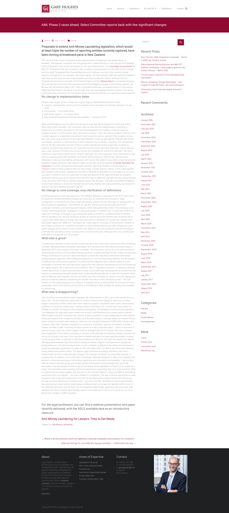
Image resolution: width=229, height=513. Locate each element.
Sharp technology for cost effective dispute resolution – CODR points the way (98, 443)
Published (165, 9)
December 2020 (148, 198)
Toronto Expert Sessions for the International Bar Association (162, 76)
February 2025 (147, 129)
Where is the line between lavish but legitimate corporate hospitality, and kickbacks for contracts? (88, 439)
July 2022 (145, 154)
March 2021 (146, 193)
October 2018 (147, 245)
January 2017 (147, 279)
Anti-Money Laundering (62, 424)
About (119, 9)
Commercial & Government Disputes (92, 472)
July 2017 (145, 275)
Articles (74, 41)
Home (109, 9)
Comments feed (148, 346)
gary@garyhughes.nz (126, 468)
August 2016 (146, 288)
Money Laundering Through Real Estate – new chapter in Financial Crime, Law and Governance (162, 83)
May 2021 (145, 189)
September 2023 (148, 141)
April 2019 (145, 236)
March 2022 (146, 159)
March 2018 (146, 262)
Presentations (147, 317)
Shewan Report (107, 81)
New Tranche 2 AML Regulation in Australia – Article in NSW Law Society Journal (164, 58)
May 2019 (145, 232)
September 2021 (148, 176)
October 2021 (147, 172)
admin (47, 41)
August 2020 (146, 206)
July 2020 (145, 210)
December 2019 (148, 228)
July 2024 (145, 133)
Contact (180, 9)
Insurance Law (84, 469)
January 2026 (147, 120)
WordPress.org (148, 350)
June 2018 (145, 258)
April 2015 (145, 292)
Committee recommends (120, 66)
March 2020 (146, 223)
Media (143, 313)
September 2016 (148, 284)
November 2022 (148, 146)
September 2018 (148, 249)
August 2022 (146, 150)
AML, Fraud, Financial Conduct (90, 466)
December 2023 (148, 137)
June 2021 (145, 185)
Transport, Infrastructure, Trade (91, 479)
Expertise (133, 9)
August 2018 (146, 254)
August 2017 (146, 271)
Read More (46, 494)
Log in (143, 338)
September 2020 (148, 202)
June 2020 (145, 215)
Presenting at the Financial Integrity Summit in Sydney (161, 91)
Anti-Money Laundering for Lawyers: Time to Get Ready (78, 419)
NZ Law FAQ (149, 9)
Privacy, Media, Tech (86, 476)
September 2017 (148, 267)
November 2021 (148, 167)
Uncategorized (147, 321)
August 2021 (146, 180)
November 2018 (148, 241)
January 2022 (147, 163)
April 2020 (145, 219)
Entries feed (146, 342)
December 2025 (148, 124)
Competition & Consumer (88, 462)
